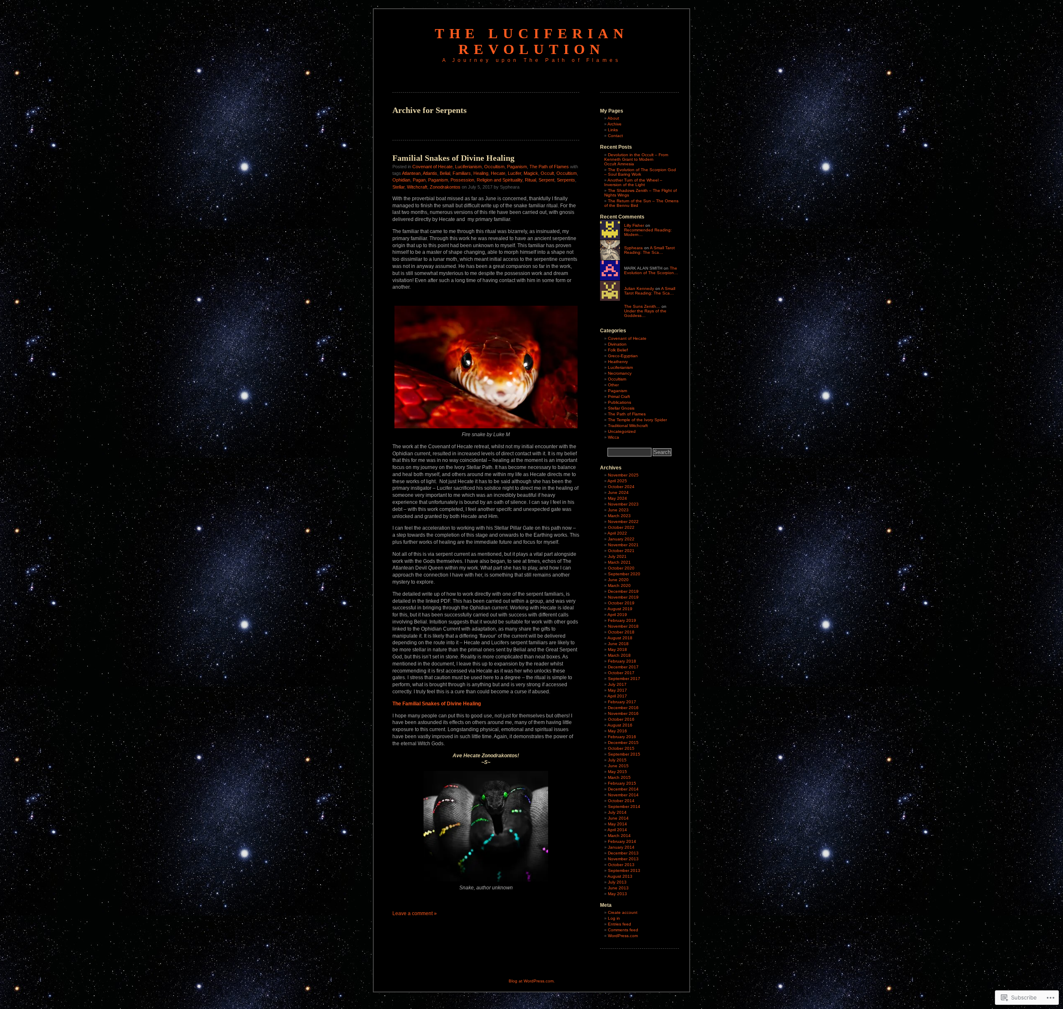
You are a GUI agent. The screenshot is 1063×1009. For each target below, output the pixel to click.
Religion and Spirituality (499, 179)
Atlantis (430, 173)
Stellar (398, 186)
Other (613, 385)
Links (613, 130)
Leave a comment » (414, 913)
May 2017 (617, 690)
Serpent (546, 179)
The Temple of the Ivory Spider (637, 419)
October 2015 (621, 748)
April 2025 (617, 481)
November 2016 (623, 713)
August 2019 (619, 608)
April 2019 (617, 614)
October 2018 (621, 632)
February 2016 (622, 736)
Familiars (462, 173)
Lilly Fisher (634, 225)
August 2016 (619, 725)
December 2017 (623, 667)
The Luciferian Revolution (532, 41)
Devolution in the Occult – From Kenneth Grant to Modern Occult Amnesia (636, 159)
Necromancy (620, 373)
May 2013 (617, 893)
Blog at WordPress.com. (532, 981)
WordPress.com (623, 935)
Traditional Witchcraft (628, 425)
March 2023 (619, 515)
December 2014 (623, 789)
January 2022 (621, 539)
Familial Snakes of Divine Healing (453, 157)
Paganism (517, 166)
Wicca (613, 437)
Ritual (530, 179)
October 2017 (621, 672)
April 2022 (617, 533)
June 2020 (618, 579)
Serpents (566, 179)
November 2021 (623, 545)
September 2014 (624, 806)
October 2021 (621, 550)
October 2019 (621, 603)
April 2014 (617, 829)
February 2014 (622, 841)
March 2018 (619, 655)
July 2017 (617, 684)
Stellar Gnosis (621, 408)
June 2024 (618, 492)
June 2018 (618, 643)
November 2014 (623, 795)
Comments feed (623, 930)
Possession (462, 179)
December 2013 (623, 853)
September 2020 (624, 574)
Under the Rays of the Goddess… (645, 313)
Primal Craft (619, 396)
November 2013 (623, 859)
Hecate (498, 173)
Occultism (494, 166)
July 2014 (617, 812)
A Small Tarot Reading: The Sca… (649, 250)
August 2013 (619, 876)
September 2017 (624, 678)
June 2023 (618, 510)
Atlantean (411, 173)
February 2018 (622, 661)
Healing (480, 173)
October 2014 (621, 800)
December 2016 (623, 707)
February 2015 (622, 783)
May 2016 (617, 731)
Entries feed (619, 924)
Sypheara (633, 247)
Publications (619, 402)
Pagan (419, 179)
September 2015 (624, 754)
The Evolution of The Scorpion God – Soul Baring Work (640, 172)
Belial (445, 173)
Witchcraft (417, 186)
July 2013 (617, 882)
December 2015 (623, 742)
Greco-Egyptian (623, 356)
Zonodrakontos (445, 186)
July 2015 (617, 760)
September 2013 (624, 870)
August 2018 (619, 638)
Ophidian (401, 179)
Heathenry (618, 361)
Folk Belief (618, 350)
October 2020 (621, 568)
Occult (547, 173)
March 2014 (619, 835)
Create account (622, 912)
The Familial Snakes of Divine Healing (436, 704)
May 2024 (617, 498)
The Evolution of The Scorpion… (651, 270)
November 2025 (623, 475)
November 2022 (623, 521)
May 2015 (617, 771)
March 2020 (619, 585)
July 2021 (617, 556)
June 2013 (618, 888)
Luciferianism (468, 166)
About (613, 118)
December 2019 (623, 591)
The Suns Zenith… (642, 306)
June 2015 (618, 766)
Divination (617, 344)
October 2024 (621, 486)
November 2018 (623, 626)
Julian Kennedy (639, 288)
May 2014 (617, 824)
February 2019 (622, 620)
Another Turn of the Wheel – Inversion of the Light (633, 182)
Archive (614, 124)
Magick (531, 173)
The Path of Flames (549, 166)
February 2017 (622, 702)
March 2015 (619, 777)
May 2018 (617, 649)
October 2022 (621, 527)
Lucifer (514, 173)
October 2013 (621, 864)
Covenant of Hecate (432, 166)
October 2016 (621, 719)
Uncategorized (622, 431)
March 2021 (619, 562)
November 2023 (623, 504)
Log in (614, 918)
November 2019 (623, 597)
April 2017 (617, 696)
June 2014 (618, 818)
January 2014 (621, 847)
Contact (615, 135)
